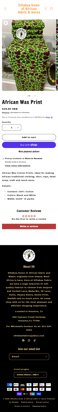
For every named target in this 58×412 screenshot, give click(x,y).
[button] (5, 9)
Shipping (5, 112)
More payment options (29, 151)
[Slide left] (23, 96)
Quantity (6, 122)
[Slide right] (35, 96)
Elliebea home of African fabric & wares (29, 399)
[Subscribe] (46, 357)
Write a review (29, 226)
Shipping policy (39, 406)
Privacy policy (42, 402)
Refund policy (27, 402)
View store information (17, 166)
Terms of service (22, 406)
